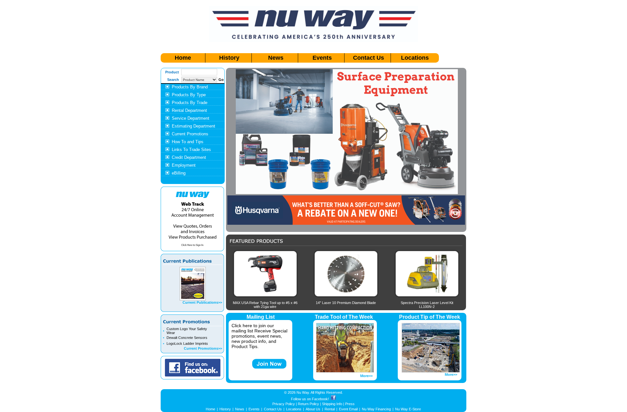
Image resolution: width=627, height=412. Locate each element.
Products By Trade (189, 102)
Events (322, 57)
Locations (415, 57)
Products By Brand (190, 86)
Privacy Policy (283, 404)
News (275, 57)
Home (183, 57)
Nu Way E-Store (408, 409)
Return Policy (308, 404)
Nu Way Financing (376, 409)
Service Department (190, 118)
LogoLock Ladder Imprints (187, 343)
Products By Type (189, 94)
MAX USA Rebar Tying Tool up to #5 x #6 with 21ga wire (265, 305)
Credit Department (189, 157)
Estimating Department (193, 126)
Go (221, 80)
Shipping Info (332, 404)
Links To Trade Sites (191, 149)
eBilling (178, 173)
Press (350, 404)
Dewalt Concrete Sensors (187, 338)
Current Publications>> (202, 302)
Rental (330, 409)
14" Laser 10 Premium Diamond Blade (346, 303)
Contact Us (368, 57)
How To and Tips (187, 141)
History (229, 57)
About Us (313, 409)
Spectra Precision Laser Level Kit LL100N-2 (427, 305)
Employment (184, 165)
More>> (366, 376)
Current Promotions (190, 133)
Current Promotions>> (203, 348)
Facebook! (320, 399)
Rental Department (189, 110)
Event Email (348, 409)
